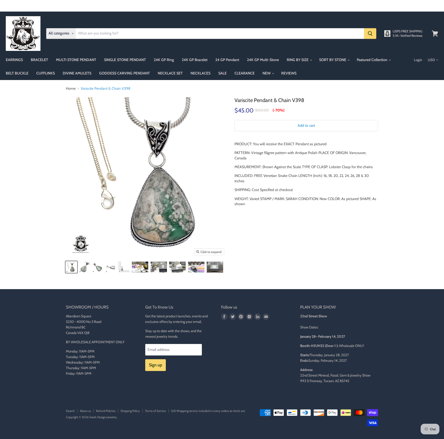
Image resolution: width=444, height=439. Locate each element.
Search (70, 411)
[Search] (370, 33)
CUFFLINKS (45, 73)
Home (71, 89)
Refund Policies (105, 411)
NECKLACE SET (170, 73)
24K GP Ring (164, 60)
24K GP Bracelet (194, 60)
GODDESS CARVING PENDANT (124, 73)
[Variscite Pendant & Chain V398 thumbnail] (71, 267)
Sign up (155, 365)
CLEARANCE (244, 73)
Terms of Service (155, 411)
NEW (266, 73)
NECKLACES (200, 73)
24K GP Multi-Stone (263, 60)
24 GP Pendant (227, 60)
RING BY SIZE (298, 60)
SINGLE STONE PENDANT (125, 60)
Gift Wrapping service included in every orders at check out (208, 411)
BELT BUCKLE (17, 73)
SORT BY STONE (333, 60)
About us (85, 411)
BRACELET (39, 60)
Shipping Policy (130, 411)
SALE (222, 73)
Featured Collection (372, 60)
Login (418, 60)
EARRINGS (14, 60)
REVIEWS (288, 73)
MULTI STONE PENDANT (76, 60)
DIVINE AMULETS (77, 73)
